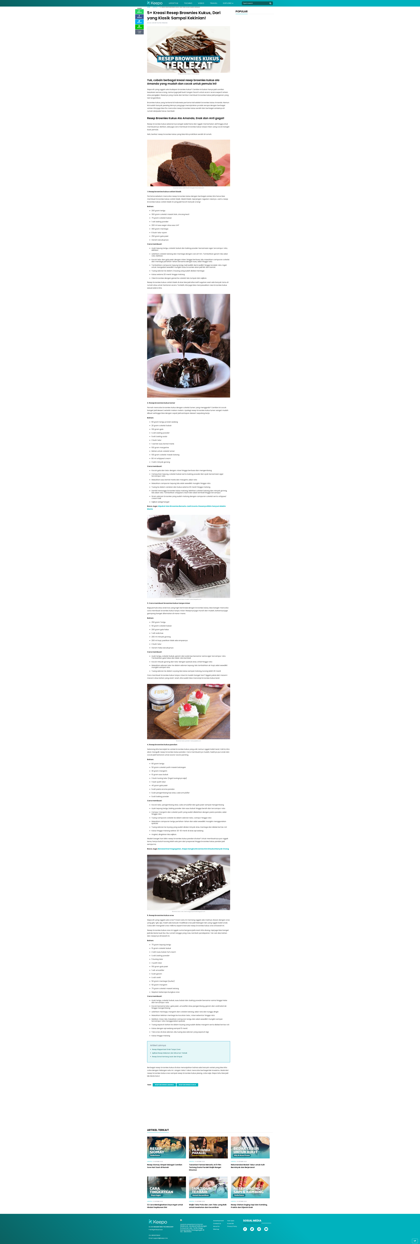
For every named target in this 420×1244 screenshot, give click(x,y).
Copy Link (139, 31)
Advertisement (218, 1221)
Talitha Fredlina (162, 23)
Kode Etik (230, 1223)
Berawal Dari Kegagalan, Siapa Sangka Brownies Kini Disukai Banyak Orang (193, 849)
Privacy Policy (232, 1226)
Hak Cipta (230, 1221)
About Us (216, 1226)
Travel (213, 3)
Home (148, 7)
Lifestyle (173, 3)
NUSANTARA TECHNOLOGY (163, 1227)
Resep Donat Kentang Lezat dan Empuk (167, 1057)
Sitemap (216, 1229)
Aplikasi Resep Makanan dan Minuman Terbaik (169, 1053)
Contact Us (217, 1223)
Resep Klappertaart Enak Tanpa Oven (166, 1049)
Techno (188, 3)
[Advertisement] (210, 1110)
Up (415, 1241)
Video (201, 3)
